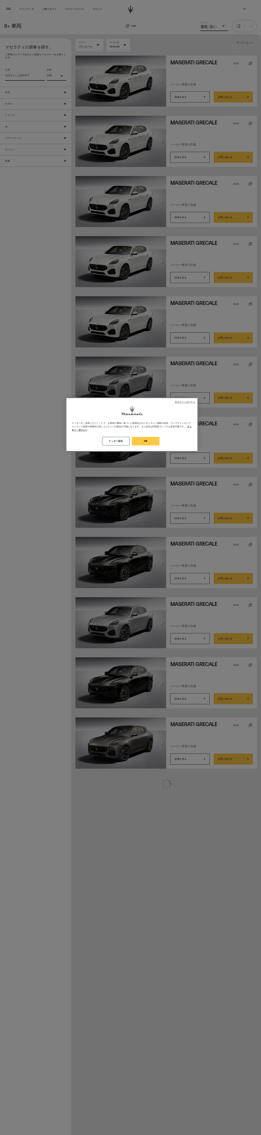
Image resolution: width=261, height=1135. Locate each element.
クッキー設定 (116, 441)
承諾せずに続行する (185, 402)
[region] (132, 424)
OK (145, 441)
